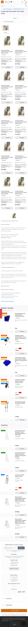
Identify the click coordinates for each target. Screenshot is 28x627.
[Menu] (2, 2)
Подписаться (21, 547)
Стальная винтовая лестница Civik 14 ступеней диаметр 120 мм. (21, 51)
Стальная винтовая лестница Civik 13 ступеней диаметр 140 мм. (7, 87)
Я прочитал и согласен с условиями (15, 551)
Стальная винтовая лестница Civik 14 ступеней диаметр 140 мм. (7, 122)
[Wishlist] (12, 39)
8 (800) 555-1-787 (14, 563)
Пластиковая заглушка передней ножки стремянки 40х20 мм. (20, 315)
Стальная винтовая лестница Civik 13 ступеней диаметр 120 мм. (7, 51)
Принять (14, 624)
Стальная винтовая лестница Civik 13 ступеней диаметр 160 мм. (21, 122)
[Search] (2, 6)
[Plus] (11, 332)
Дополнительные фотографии (7, 301)
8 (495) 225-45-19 (14, 562)
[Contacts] (22, 2)
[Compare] (12, 41)
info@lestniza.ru (14, 580)
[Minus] (2, 332)
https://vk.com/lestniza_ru (13, 586)
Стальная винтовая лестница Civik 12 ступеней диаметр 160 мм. (7, 157)
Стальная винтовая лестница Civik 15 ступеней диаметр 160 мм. (21, 192)
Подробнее (11, 620)
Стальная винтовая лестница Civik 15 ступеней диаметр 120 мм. (21, 87)
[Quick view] (12, 36)
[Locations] (18, 2)
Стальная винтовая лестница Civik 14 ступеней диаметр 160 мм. (7, 192)
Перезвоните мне (14, 565)
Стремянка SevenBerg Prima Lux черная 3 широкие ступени (20, 381)
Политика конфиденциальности (15, 550)
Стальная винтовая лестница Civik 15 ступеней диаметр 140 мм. (21, 157)
